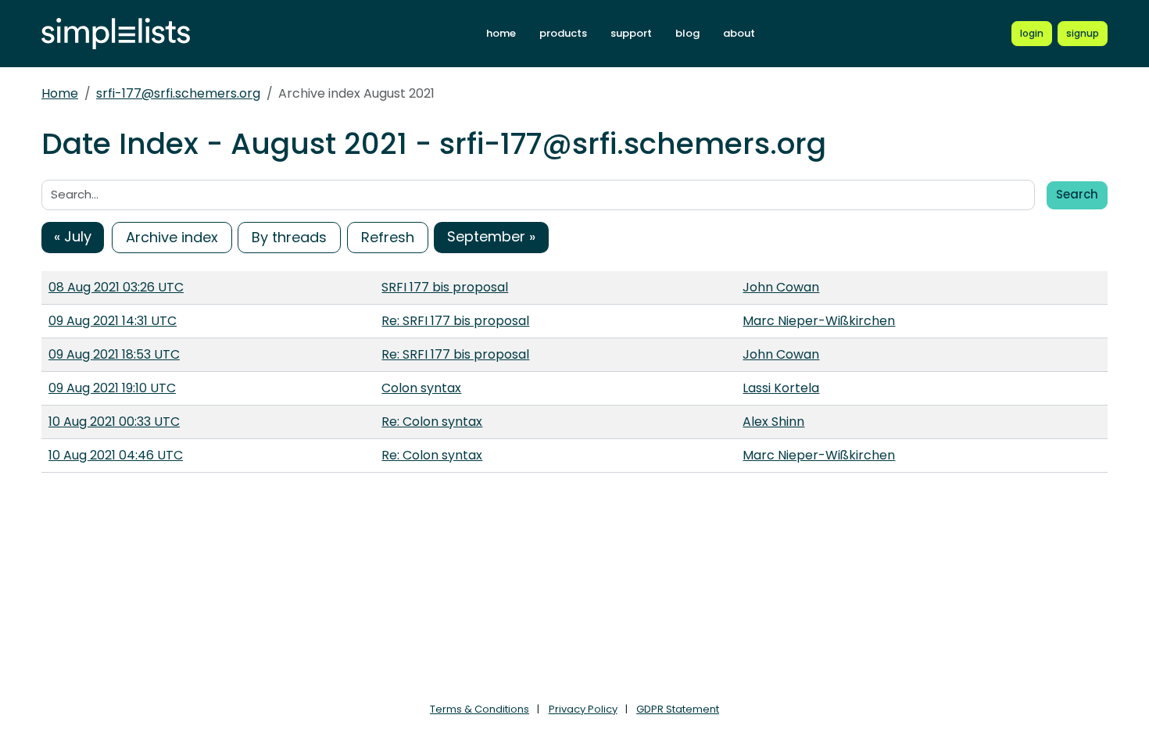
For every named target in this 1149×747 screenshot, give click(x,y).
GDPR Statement (677, 709)
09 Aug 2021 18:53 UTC (114, 354)
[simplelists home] (115, 34)
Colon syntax (421, 388)
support (631, 33)
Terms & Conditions (479, 709)
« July (72, 236)
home (501, 33)
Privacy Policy (583, 709)
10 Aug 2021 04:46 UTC (115, 455)
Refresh (387, 237)
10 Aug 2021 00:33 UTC (114, 422)
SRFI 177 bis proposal (444, 287)
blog (687, 33)
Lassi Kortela (781, 388)
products (563, 33)
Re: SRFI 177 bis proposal (455, 321)
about (739, 33)
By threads (289, 237)
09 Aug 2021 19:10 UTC (112, 388)
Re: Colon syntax (431, 422)
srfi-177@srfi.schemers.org (178, 93)
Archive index (172, 237)
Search (1077, 194)
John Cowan (781, 287)
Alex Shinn (773, 422)
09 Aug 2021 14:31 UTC (112, 321)
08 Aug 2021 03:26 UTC (116, 287)
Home (59, 93)
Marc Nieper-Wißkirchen (819, 321)
